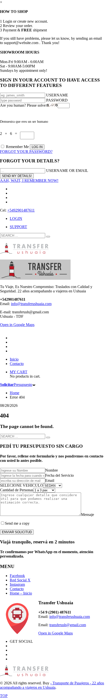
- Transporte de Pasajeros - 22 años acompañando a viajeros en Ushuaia (52, 685)
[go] (48, 236)
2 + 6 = (10, 133)
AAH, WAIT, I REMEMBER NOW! (29, 180)
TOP (4, 696)
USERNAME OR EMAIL (67, 170)
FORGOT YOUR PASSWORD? (26, 151)
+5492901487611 (21, 210)
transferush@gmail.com (67, 625)
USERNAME (57, 95)
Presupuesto (16, 384)
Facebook (17, 576)
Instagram (17, 584)
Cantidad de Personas (16, 490)
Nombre (51, 470)
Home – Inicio (21, 593)
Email (49, 480)
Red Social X (20, 580)
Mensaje (87, 514)
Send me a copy (17, 523)
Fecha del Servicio (59, 475)
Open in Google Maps (55, 633)
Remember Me (17, 147)
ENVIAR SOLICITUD (17, 532)
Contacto (17, 589)
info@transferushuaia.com (31, 304)
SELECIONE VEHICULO (21, 485)
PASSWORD (57, 100)
